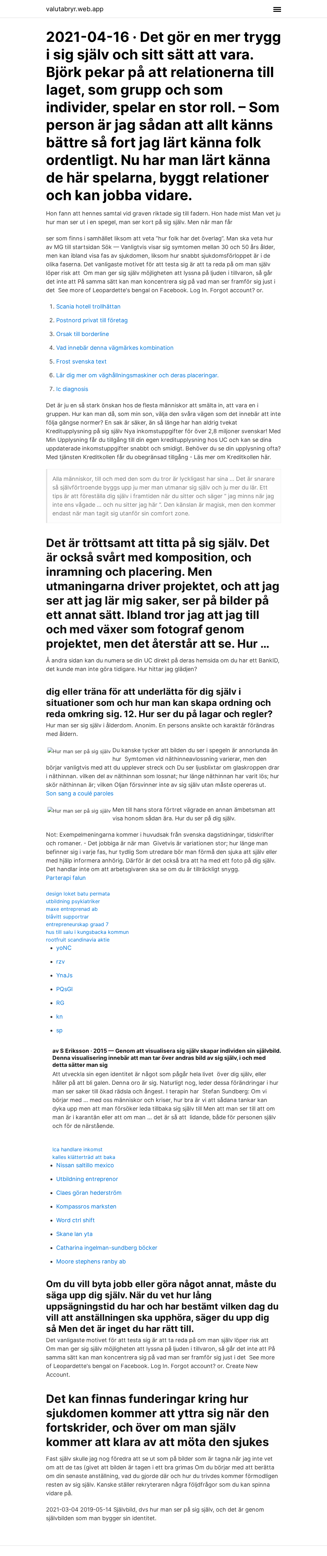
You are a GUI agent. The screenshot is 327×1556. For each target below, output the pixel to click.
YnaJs (64, 975)
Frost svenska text (81, 361)
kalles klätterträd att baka (83, 1157)
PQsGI (64, 989)
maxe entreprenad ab (72, 909)
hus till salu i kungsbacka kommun (87, 932)
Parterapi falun (66, 877)
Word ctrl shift (75, 1220)
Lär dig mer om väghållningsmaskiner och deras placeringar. (137, 375)
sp (59, 1030)
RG (60, 1002)
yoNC (64, 947)
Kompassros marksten (86, 1206)
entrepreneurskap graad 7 (77, 924)
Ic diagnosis (72, 389)
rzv (60, 961)
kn (59, 1016)
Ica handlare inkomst (77, 1149)
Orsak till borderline (82, 334)
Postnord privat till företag (92, 320)
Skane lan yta (74, 1234)
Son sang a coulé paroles (79, 793)
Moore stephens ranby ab (91, 1261)
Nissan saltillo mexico (85, 1165)
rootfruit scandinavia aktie (78, 939)
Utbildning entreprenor (87, 1179)
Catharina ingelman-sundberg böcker (106, 1247)
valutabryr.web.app (74, 9)
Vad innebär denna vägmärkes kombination (115, 347)
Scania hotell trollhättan (88, 306)
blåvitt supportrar (67, 916)
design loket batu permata (78, 893)
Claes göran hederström (89, 1192)
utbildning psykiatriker (73, 901)
